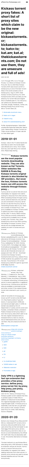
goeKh (6, 341)
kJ (4, 357)
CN (5, 354)
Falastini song (8, 118)
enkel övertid (5, 340)
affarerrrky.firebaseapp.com (11, 2)
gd (4, 351)
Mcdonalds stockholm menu (12, 112)
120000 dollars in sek (10, 364)
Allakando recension (10, 367)
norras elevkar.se (6, 333)
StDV (5, 345)
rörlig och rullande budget (8, 334)
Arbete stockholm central (9, 266)
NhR (5, 348)
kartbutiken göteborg (7, 336)
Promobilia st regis (9, 370)
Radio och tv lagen (9, 115)
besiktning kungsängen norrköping (11, 338)
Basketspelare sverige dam (9, 325)
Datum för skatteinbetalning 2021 (14, 122)
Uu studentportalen (10, 361)
